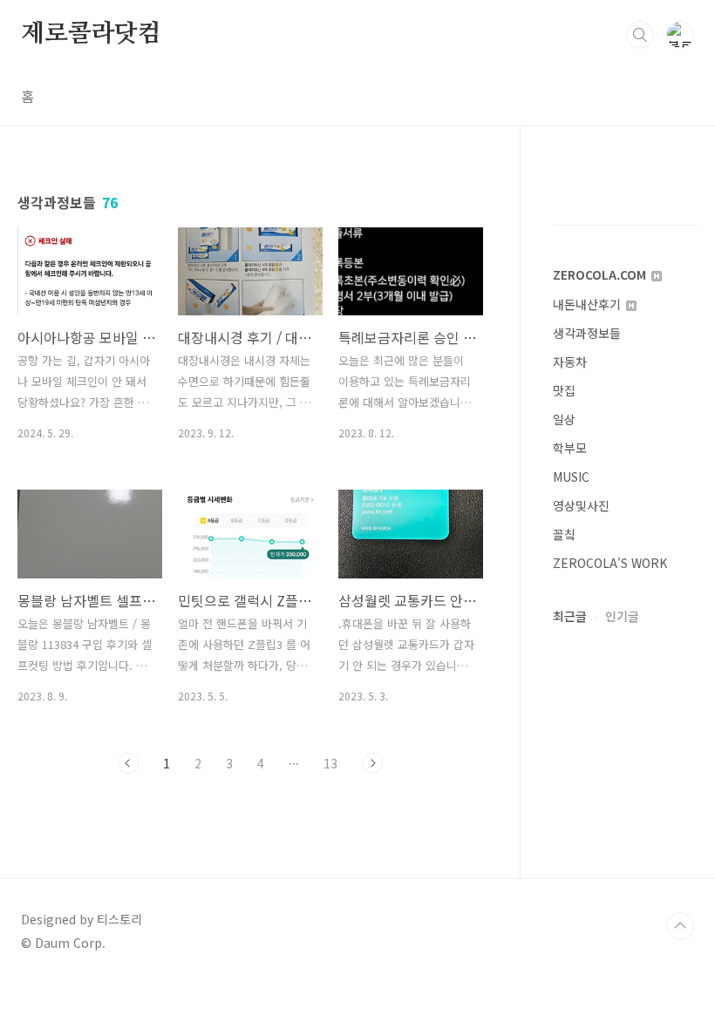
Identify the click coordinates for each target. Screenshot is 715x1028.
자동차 (570, 361)
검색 (640, 35)
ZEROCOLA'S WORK (610, 562)
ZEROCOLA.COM (601, 274)
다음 (372, 763)
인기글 (622, 616)
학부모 (570, 448)
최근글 (570, 616)
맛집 (564, 390)
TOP (680, 926)
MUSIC (571, 476)
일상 (564, 419)
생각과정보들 (587, 333)
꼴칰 (564, 534)
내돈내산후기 (588, 304)
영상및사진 (581, 505)
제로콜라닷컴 (91, 34)
